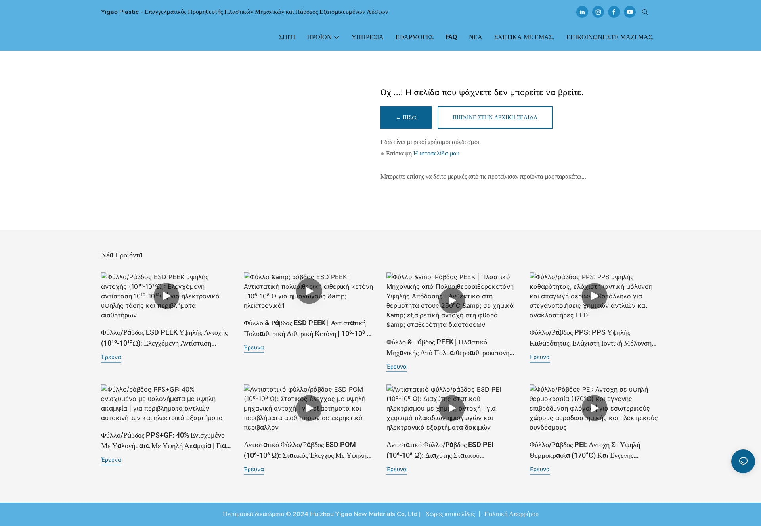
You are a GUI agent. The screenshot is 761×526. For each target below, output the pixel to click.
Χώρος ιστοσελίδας (449, 514)
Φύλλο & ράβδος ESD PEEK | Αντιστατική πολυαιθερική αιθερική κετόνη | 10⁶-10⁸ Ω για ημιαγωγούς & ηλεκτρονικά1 (308, 328)
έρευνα (111, 356)
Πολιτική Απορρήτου (511, 514)
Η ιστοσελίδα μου (436, 153)
